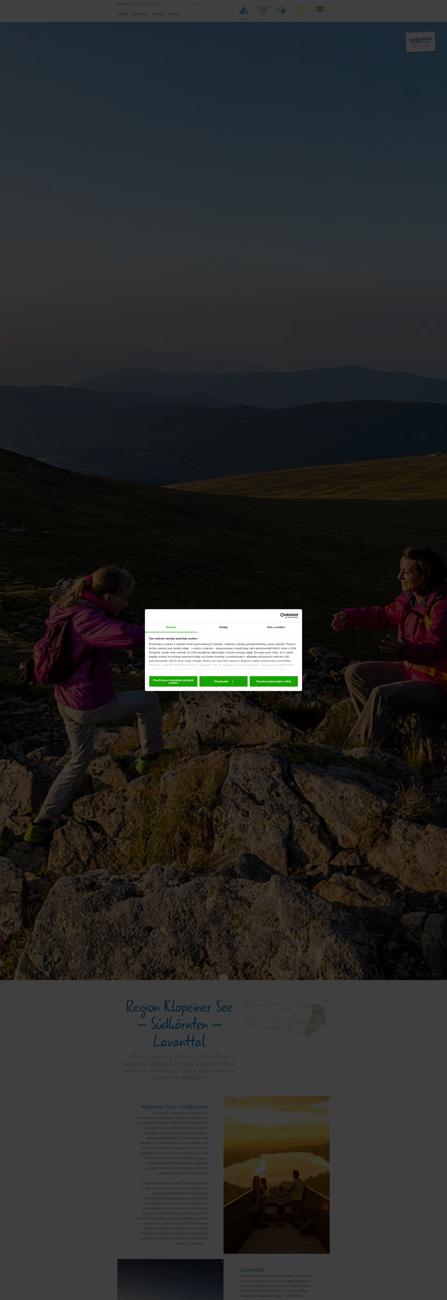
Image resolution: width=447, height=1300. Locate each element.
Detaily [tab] (223, 626)
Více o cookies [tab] (276, 626)
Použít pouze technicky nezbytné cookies (173, 681)
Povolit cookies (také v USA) (274, 681)
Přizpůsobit (221, 681)
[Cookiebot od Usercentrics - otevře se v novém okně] (283, 615)
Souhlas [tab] (171, 626)
